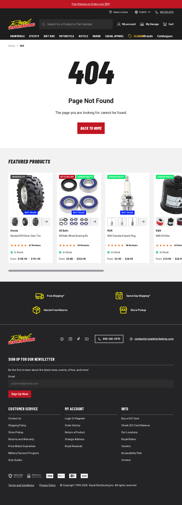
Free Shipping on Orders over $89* (91, 4)
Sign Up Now (19, 394)
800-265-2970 (111, 338)
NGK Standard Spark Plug (121, 235)
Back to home (91, 128)
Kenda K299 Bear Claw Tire (25, 235)
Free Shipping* (55, 295)
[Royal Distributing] (21, 24)
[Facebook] (62, 339)
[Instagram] (70, 339)
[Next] (46, 221)
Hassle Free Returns (56, 310)
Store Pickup (138, 310)
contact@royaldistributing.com (154, 338)
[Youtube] (87, 339)
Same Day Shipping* (138, 295)
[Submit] (43, 24)
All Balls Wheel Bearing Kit (73, 235)
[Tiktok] (78, 338)
